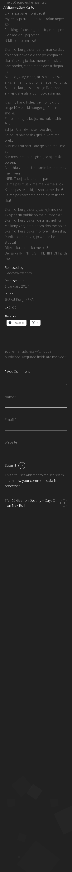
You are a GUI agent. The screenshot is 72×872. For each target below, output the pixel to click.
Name (11, 397)
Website (11, 442)
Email (10, 419)
